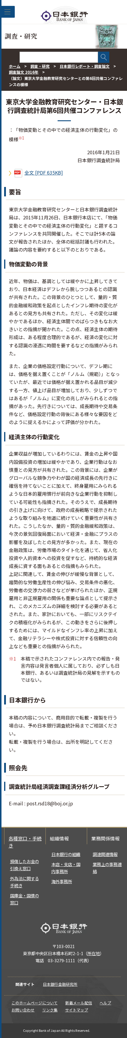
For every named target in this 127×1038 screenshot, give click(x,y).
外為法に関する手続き (24, 881)
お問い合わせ (23, 1010)
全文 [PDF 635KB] (44, 172)
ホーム (14, 66)
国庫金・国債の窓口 (24, 899)
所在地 (93, 953)
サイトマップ (76, 1010)
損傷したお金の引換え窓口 (24, 864)
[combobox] (58, 57)
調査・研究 (40, 66)
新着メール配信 (78, 1003)
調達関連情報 (105, 854)
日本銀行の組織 (65, 854)
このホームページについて (35, 1003)
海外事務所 (61, 881)
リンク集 (50, 1010)
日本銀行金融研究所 (60, 984)
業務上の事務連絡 (107, 867)
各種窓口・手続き (25, 842)
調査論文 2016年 (23, 72)
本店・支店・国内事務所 (65, 867)
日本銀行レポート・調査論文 (85, 66)
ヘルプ (105, 1003)
